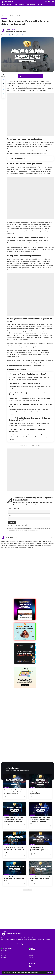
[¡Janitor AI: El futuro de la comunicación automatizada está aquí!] (14, 868)
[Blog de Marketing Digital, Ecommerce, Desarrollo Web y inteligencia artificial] (7, 1)
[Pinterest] (34, 963)
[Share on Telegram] (3, 90)
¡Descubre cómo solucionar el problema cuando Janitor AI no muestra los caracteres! (13, 791)
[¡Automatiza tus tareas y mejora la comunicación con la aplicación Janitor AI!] (40, 868)
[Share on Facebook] (9, 35)
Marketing (20, 944)
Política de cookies (33, 972)
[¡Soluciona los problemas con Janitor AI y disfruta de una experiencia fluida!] (40, 781)
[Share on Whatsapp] (15, 35)
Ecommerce (13, 944)
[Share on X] (12, 35)
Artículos (3, 15)
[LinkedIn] (30, 966)
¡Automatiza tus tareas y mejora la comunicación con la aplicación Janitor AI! (40, 878)
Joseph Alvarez (12, 29)
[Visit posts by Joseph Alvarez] (3, 30)
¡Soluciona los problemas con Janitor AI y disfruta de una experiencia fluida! (39, 791)
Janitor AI (18, 15)
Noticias (26, 944)
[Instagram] (32, 963)
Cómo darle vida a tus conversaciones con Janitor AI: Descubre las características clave (40, 849)
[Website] (53, 538)
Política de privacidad (21, 972)
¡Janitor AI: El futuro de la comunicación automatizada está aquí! (14, 878)
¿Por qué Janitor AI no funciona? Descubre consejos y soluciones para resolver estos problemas (13, 819)
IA (8, 944)
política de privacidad (21, 525)
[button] (49, 972)
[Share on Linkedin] (17, 35)
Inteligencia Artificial (10, 15)
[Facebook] (30, 963)
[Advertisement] (27, 10)
